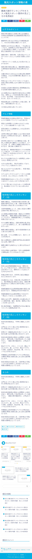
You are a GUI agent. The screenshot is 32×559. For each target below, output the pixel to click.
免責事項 (22, 554)
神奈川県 (4, 7)
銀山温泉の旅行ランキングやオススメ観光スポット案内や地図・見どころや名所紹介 (16, 523)
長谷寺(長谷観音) (11, 426)
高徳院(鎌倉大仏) (20, 426)
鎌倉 (4, 426)
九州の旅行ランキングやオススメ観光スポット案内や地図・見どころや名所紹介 (16, 530)
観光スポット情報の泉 (16, 2)
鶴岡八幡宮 (5, 429)
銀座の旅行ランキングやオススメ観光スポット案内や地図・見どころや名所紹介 (16, 515)
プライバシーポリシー (12, 554)
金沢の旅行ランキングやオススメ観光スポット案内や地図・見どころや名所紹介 (16, 508)
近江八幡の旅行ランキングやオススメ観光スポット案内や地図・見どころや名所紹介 (16, 501)
